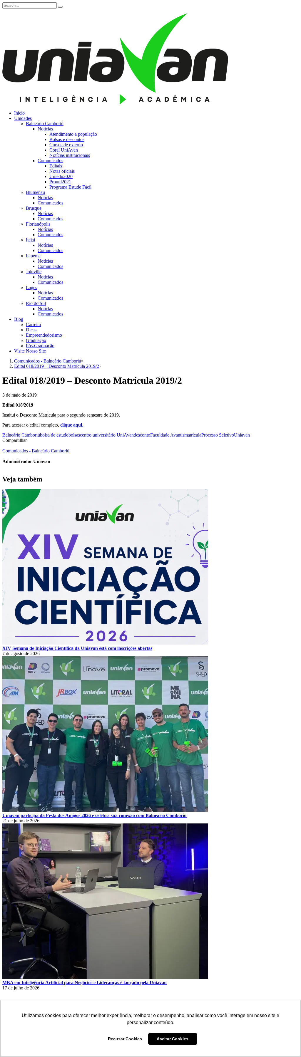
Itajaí (30, 239)
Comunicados (50, 160)
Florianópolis (38, 224)
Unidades (23, 118)
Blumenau (35, 192)
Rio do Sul (36, 303)
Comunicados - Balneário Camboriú (35, 450)
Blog (18, 319)
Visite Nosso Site (30, 350)
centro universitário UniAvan (107, 434)
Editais (55, 165)
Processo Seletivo (217, 434)
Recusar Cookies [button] (125, 1038)
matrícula (192, 434)
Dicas (31, 329)
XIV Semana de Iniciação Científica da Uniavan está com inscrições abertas (77, 648)
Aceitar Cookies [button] (172, 1038)
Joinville (33, 271)
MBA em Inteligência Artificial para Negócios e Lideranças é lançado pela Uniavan (84, 982)
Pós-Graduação (40, 345)
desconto (142, 434)
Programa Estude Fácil (70, 186)
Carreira (33, 324)
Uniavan (242, 434)
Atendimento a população (73, 134)
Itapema (33, 255)
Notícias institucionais (69, 155)
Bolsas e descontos (66, 139)
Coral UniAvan (63, 149)
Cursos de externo (66, 144)
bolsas (74, 434)
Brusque (33, 208)
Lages (31, 287)
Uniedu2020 (61, 176)
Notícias (45, 128)
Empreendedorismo (44, 335)
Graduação (36, 340)
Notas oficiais (62, 171)
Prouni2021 (60, 181)
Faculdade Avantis (167, 434)
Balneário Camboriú (44, 123)
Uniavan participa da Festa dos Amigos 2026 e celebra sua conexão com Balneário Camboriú (94, 815)
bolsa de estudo (54, 434)
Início (19, 112)
